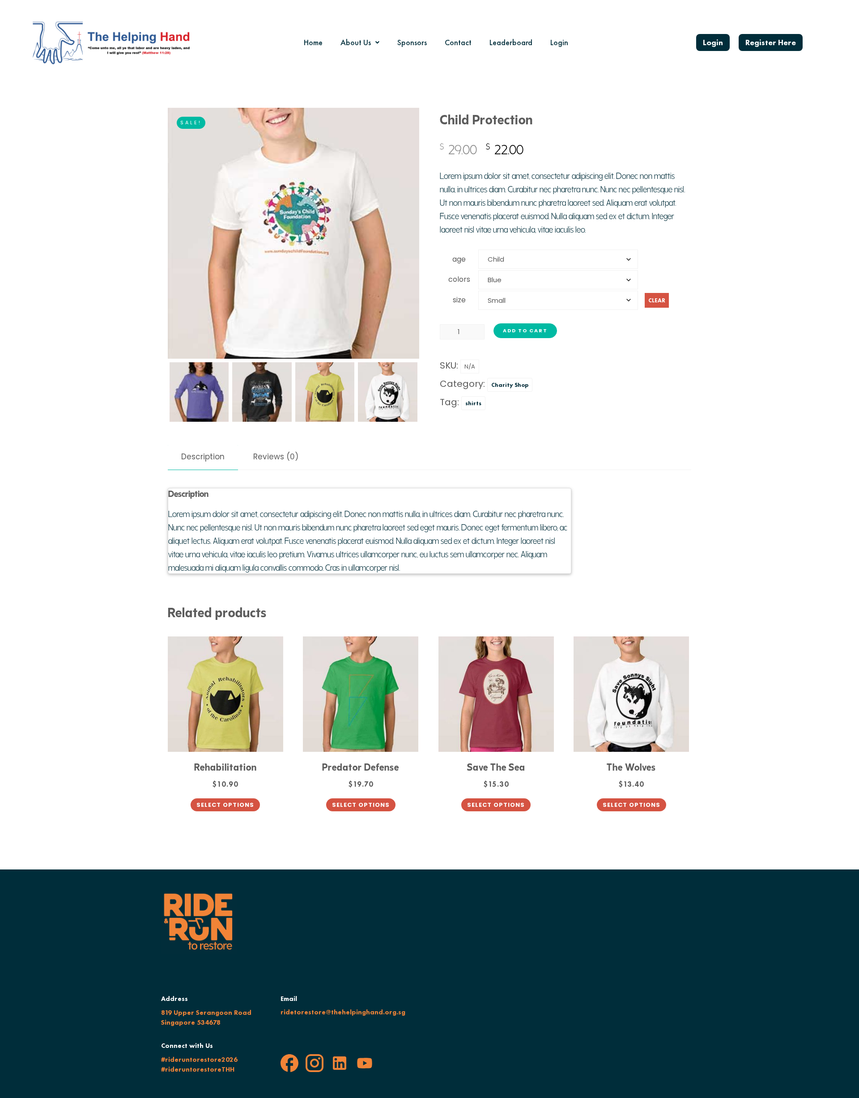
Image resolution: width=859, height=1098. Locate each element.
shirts (473, 403)
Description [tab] (203, 456)
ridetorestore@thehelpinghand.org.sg (343, 1012)
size (459, 300)
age (459, 259)
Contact (458, 42)
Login (559, 42)
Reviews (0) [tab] (275, 456)
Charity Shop (509, 385)
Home (313, 42)
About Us (355, 42)
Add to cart (525, 330)
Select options (225, 805)
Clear (656, 300)
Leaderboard (510, 42)
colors (459, 279)
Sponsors (412, 42)
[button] (360, 42)
